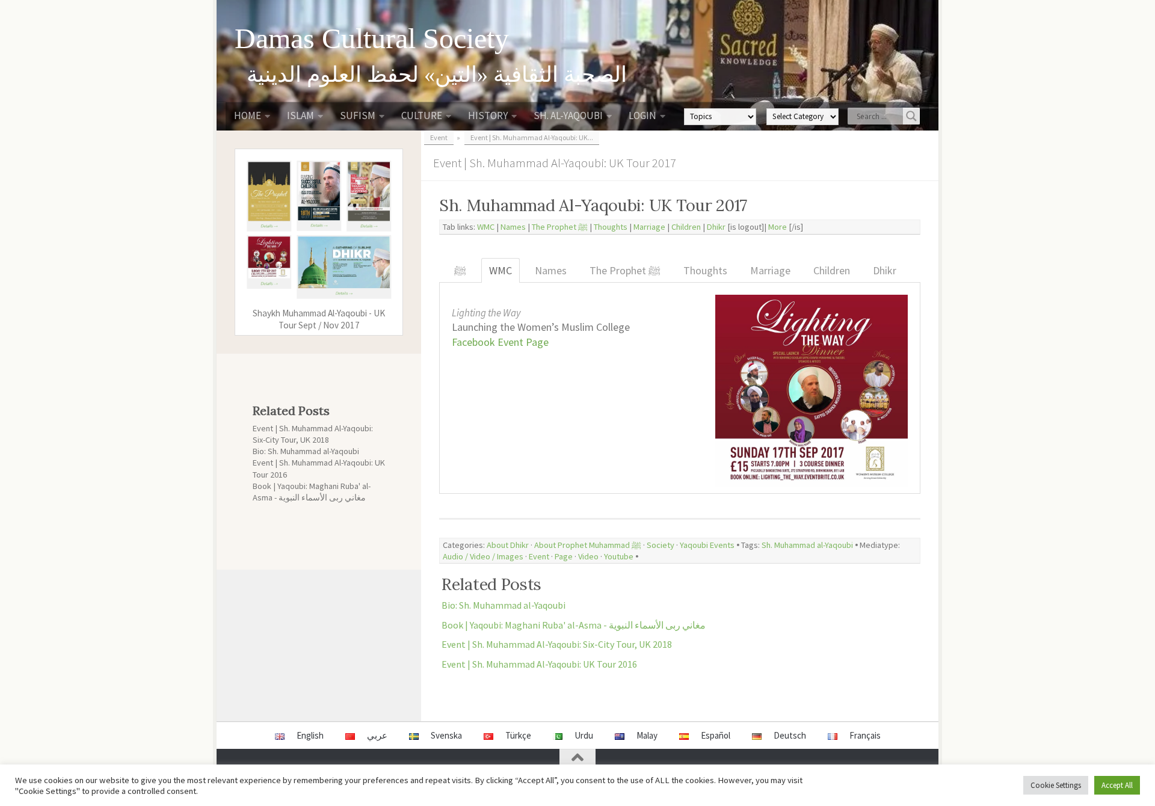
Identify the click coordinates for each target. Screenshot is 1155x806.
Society (660, 545)
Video (588, 556)
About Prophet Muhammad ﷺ (587, 545)
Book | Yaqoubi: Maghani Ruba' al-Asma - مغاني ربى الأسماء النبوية (574, 625)
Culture (421, 115)
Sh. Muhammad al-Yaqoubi (807, 545)
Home (247, 115)
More (777, 226)
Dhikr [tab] (884, 270)
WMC (485, 226)
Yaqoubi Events (707, 545)
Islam (300, 115)
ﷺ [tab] (460, 270)
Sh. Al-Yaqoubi (568, 115)
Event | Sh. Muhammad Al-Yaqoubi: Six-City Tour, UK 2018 (557, 644)
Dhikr (716, 226)
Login (642, 115)
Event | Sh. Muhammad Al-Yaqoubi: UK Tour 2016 (539, 664)
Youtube (618, 556)
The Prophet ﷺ (560, 226)
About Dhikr (508, 545)
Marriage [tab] (770, 270)
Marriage (649, 226)
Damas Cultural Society (372, 38)
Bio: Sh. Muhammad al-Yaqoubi (503, 605)
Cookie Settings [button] (1055, 785)
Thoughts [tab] (705, 270)
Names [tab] (551, 270)
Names (513, 226)
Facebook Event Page (500, 342)
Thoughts (610, 226)
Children (686, 226)
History (488, 115)
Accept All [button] (1117, 785)
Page (564, 556)
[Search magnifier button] (911, 116)
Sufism (357, 115)
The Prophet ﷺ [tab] (625, 270)
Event (539, 556)
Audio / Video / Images (483, 556)
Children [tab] (831, 270)
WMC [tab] (500, 270)
